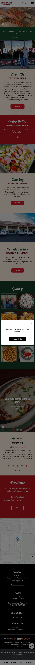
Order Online (17, 339)
